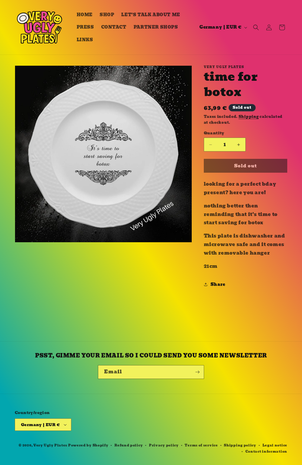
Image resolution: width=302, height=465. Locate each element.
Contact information (266, 451)
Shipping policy (240, 445)
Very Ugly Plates (50, 445)
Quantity (214, 133)
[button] (256, 27)
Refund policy (128, 445)
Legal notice (274, 445)
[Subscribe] (197, 372)
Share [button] (218, 284)
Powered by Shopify (88, 445)
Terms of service (201, 445)
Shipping (249, 116)
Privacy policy (164, 445)
